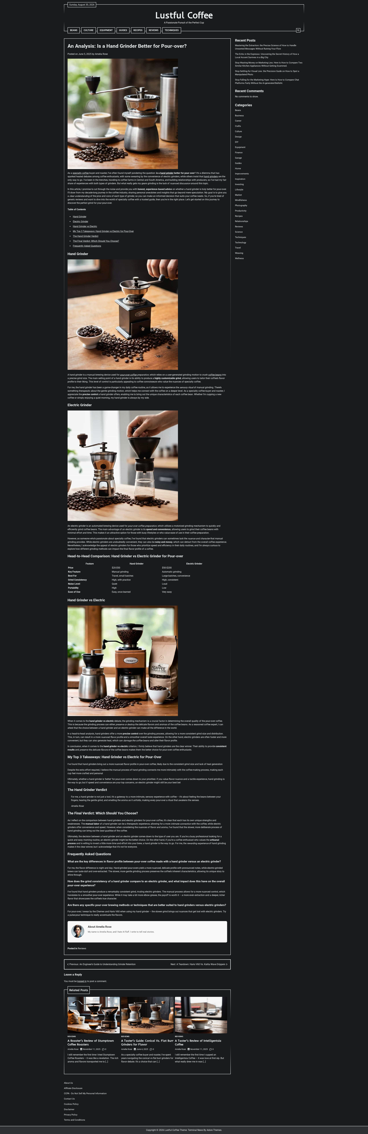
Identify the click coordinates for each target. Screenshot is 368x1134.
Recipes (137, 30)
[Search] (298, 30)
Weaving (239, 253)
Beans (73, 30)
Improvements (242, 173)
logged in (82, 981)
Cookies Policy (71, 1104)
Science (239, 232)
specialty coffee (81, 173)
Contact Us (69, 1098)
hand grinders (211, 176)
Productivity (240, 210)
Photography (241, 205)
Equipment (106, 30)
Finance (239, 152)
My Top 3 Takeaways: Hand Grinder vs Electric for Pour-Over (103, 231)
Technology (240, 242)
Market (238, 195)
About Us (68, 1083)
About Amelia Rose (99, 926)
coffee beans (215, 374)
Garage (238, 158)
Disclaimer (69, 1109)
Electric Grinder (80, 221)
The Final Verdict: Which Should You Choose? (96, 241)
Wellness (239, 258)
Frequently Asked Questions (87, 246)
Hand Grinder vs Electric (85, 226)
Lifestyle (239, 189)
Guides (123, 30)
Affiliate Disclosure (73, 1088)
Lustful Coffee (184, 15)
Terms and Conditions (74, 1120)
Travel (238, 248)
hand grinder (167, 173)
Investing (239, 184)
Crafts (238, 126)
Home (238, 168)
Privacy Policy (70, 1114)
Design (238, 136)
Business (239, 115)
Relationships (241, 221)
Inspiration (240, 179)
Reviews (153, 30)
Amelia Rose (101, 54)
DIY (236, 142)
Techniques (172, 30)
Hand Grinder (79, 216)
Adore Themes (214, 1130)
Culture (88, 30)
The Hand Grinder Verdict (85, 236)
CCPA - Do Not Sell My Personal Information (85, 1093)
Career (238, 121)
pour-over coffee (128, 374)
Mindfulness (241, 200)
